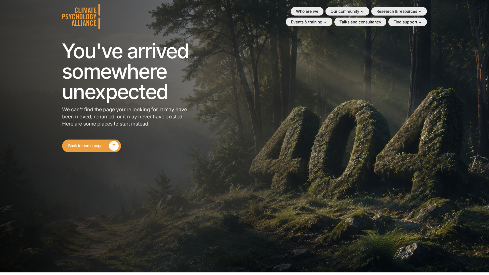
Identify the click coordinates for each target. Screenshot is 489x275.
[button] (347, 11)
